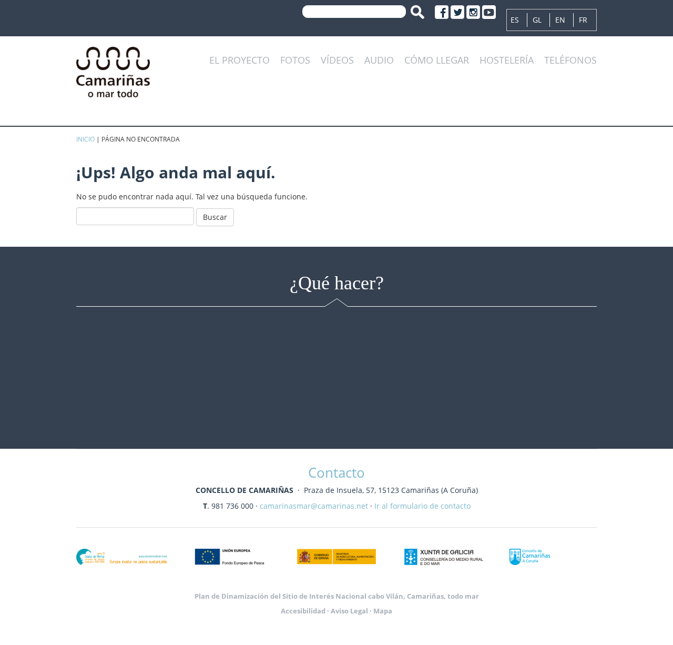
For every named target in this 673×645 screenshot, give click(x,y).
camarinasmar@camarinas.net (314, 506)
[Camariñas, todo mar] (113, 70)
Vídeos (337, 60)
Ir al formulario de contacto (422, 506)
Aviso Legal (349, 611)
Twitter (457, 12)
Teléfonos (570, 60)
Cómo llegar (436, 60)
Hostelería (507, 60)
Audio (379, 60)
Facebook (441, 12)
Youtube (489, 12)
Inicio (85, 139)
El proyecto (239, 60)
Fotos (295, 60)
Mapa (382, 611)
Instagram (473, 12)
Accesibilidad (303, 611)
